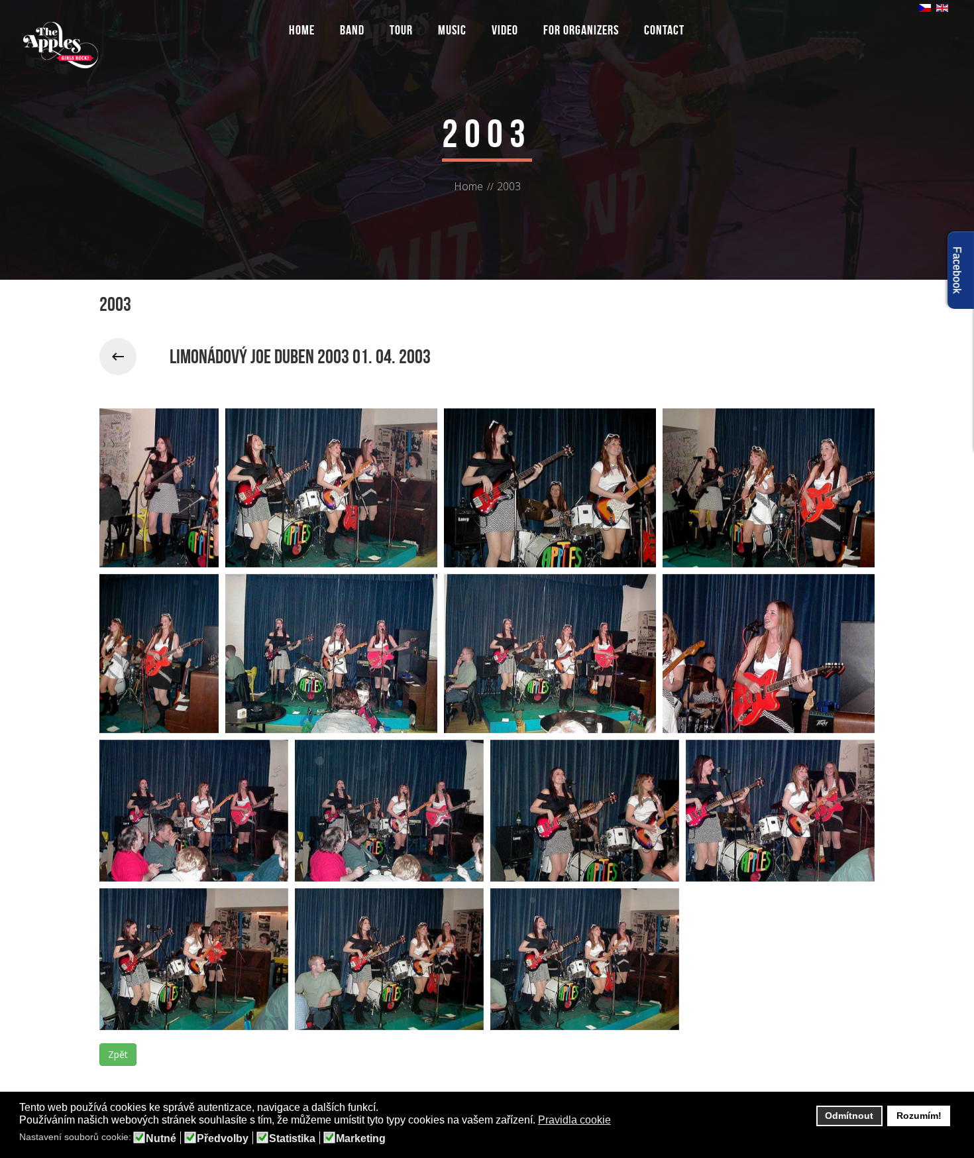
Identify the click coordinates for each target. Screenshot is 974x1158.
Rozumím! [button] (919, 1115)
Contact (664, 30)
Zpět (118, 1054)
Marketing (361, 1138)
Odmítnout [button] (849, 1115)
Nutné (161, 1138)
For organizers (581, 30)
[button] (619, 1121)
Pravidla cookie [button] (574, 1120)
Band (352, 30)
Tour (401, 30)
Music (452, 30)
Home (302, 30)
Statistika (292, 1138)
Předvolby (222, 1138)
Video (505, 30)
